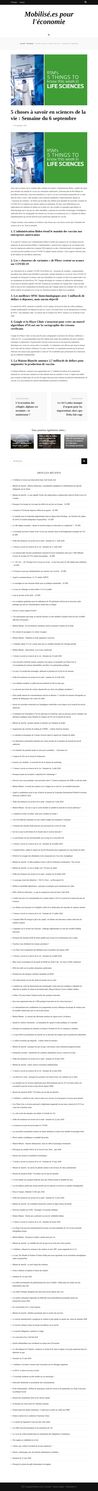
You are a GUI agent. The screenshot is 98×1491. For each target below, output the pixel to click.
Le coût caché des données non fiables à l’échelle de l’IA (34, 1113)
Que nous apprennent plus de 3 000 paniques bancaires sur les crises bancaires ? (43, 1001)
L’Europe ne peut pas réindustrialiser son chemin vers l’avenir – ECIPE (39, 571)
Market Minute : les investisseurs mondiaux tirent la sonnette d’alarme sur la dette (43, 626)
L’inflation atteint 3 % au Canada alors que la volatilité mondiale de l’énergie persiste (44, 644)
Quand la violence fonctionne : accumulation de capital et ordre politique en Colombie (45, 1023)
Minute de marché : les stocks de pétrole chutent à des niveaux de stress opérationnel (44, 1168)
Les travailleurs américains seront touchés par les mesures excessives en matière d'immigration (48, 1186)
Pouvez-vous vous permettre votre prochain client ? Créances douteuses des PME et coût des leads (50, 780)
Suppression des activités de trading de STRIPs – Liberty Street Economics (41, 729)
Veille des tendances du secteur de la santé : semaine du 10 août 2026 (39, 677)
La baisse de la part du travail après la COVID (30, 1125)
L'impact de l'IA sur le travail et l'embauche (29, 756)
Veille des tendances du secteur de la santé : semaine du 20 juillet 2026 (39, 874)
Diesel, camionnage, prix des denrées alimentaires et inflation (35, 1452)
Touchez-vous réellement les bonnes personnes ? (31, 944)
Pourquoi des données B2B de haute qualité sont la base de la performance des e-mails (45, 938)
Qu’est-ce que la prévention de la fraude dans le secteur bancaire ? (37, 832)
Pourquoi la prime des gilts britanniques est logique (32, 1464)
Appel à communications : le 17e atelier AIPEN (30, 577)
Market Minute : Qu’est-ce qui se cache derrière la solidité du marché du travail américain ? (47, 808)
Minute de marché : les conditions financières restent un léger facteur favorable (42, 1204)
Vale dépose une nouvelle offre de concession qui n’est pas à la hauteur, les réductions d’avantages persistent (75, 440)
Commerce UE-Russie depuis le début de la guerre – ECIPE (35, 510)
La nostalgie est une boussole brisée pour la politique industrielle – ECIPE (40, 583)
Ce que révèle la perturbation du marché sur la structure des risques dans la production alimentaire (49, 1035)
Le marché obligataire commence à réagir (28, 1331)
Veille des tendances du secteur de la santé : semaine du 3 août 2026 (38, 802)
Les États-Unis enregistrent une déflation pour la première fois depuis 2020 (41, 950)
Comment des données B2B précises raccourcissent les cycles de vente (39, 826)
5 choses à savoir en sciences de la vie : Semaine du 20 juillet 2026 (38, 844)
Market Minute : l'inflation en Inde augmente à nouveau (33, 638)
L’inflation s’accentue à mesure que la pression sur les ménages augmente (40, 1364)
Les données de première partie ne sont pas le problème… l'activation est (40, 750)
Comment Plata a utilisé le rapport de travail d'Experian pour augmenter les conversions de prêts (49, 850)
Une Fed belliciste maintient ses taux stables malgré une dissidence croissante (42, 820)
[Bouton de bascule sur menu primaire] (49, 35)
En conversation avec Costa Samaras (26, 1307)
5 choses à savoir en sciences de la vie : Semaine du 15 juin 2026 (37, 1162)
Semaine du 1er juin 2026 (22, 1277)
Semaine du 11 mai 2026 (22, 1458)
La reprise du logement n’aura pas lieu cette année (31, 1422)
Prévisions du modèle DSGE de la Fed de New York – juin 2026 (37, 1150)
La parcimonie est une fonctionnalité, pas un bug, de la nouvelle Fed (38, 838)
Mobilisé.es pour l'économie (49, 18)
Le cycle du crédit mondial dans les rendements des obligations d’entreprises (41, 1434)
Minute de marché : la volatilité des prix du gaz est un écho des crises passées (42, 1243)
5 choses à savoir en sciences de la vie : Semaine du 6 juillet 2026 (37, 956)
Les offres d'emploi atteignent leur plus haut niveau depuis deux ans (38, 1292)
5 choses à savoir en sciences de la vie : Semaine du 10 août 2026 (37, 656)
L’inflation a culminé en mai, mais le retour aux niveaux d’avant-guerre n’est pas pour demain (48, 1098)
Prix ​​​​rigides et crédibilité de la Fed (25, 1440)
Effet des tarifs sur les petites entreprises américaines (32, 968)
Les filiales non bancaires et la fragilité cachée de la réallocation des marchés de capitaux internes (49, 907)
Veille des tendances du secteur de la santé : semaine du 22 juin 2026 (38, 1119)
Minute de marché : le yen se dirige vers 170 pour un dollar (35, 868)
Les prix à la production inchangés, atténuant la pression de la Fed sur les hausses (43, 671)
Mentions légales (58, 1487)
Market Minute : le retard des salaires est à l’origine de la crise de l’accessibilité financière (46, 786)
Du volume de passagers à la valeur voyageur (30, 632)
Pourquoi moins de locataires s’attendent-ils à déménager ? (35, 774)
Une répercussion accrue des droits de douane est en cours (34, 980)
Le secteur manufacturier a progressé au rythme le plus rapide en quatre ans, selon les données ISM (50, 1319)
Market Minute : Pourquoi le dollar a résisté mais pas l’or (34, 1237)
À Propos (14, 2)
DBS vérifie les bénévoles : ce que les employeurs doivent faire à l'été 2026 (41, 892)
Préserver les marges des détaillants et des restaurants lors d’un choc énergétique (43, 856)
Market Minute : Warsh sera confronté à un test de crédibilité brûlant (38, 1216)
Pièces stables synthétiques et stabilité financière (31, 1137)
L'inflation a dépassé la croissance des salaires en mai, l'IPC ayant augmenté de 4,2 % (45, 1249)
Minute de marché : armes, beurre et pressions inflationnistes (35, 1065)
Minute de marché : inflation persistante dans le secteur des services (38, 1313)
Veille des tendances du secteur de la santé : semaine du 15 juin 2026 (38, 1198)
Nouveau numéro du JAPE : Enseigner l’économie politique (35, 1210)
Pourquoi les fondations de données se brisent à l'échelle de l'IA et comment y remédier (45, 1029)
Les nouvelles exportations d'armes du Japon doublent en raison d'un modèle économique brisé (48, 1131)
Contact (22, 2)
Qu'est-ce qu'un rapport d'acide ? (25, 611)
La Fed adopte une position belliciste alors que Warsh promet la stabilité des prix (43, 1180)
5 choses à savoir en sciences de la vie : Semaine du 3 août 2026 (37, 768)
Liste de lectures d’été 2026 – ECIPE (27, 595)
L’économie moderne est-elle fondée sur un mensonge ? (33, 1377)
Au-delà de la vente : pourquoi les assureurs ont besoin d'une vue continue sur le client (45, 1077)
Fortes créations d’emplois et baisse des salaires (30, 1270)
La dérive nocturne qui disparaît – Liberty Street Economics (35, 1041)
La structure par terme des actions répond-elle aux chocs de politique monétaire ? (43, 689)
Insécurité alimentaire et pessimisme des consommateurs (34, 1382)
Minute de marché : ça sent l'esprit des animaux (30, 1265)
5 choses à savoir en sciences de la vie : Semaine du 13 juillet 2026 (38, 913)
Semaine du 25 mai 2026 (22, 1358)
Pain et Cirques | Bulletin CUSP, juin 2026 (29, 1192)
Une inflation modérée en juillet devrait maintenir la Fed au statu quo (38, 683)
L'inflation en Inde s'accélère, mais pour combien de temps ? (35, 814)
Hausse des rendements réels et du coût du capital (31, 1398)
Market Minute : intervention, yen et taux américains (32, 650)
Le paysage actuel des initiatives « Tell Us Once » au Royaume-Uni (38, 880)
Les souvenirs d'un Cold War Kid (25, 1337)
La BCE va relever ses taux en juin (26, 1370)
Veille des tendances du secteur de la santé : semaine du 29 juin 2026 (38, 1059)
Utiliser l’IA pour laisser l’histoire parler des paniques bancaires (36, 995)
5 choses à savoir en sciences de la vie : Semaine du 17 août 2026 (37, 547)
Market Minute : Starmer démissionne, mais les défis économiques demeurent (42, 1144)
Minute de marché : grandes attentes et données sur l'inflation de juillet (39, 723)
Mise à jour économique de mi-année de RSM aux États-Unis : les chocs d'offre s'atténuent (47, 962)
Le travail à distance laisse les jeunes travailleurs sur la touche (36, 1325)
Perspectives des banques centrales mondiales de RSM (33, 974)
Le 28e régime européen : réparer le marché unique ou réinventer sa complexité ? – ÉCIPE (47, 525)
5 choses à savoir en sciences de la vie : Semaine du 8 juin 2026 (36, 1222)
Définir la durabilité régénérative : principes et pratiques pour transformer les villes (43, 886)
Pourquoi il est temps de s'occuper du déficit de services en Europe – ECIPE (41, 504)
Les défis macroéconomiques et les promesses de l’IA (33, 1428)
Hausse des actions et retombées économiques (30, 1156)
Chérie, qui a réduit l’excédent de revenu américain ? (32, 1446)
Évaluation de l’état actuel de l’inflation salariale (31, 1404)
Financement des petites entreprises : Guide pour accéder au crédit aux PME (41, 1410)
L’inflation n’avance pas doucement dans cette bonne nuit (34, 480)
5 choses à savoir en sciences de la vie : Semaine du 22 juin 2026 (37, 1071)
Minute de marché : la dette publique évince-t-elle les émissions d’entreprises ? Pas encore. (46, 862)
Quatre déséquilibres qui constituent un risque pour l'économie (36, 1343)
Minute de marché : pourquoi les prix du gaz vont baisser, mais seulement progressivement (46, 1047)
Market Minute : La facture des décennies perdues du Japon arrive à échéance (42, 1016)
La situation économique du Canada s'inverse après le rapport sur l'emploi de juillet (44, 735)
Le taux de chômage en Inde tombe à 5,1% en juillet (32, 589)
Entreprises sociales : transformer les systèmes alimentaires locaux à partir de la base (44, 1053)
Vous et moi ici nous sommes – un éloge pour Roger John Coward (22, 443)
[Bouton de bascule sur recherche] (86, 2)
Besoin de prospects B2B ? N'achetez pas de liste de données (36, 1092)
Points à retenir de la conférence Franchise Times (31, 1416)
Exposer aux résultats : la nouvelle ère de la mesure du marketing (37, 762)
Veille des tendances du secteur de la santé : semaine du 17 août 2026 (39, 541)
